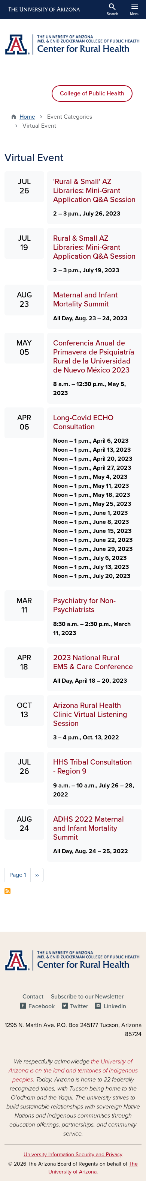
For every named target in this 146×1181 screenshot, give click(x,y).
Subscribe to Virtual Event (7, 891)
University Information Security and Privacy (73, 1154)
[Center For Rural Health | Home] (73, 44)
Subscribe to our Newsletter (87, 996)
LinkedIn (115, 1006)
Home (27, 117)
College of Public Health (92, 93)
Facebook (41, 1006)
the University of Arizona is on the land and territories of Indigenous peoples (73, 1070)
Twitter (79, 1006)
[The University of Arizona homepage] (43, 9)
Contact (32, 996)
